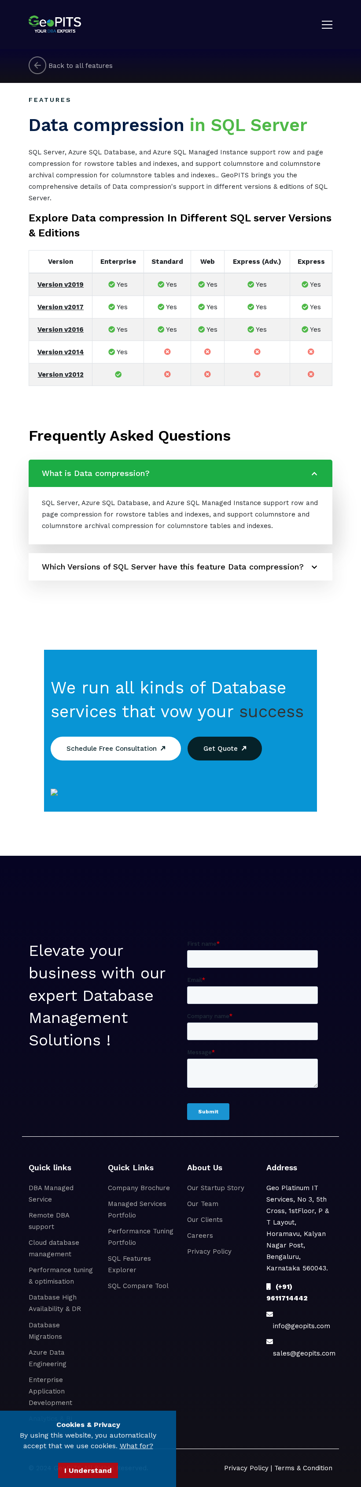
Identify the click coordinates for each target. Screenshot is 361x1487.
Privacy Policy (209, 1251)
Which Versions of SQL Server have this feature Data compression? (173, 566)
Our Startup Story (215, 1188)
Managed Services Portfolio (137, 1209)
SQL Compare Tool (138, 1286)
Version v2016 (60, 329)
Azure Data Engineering (47, 1358)
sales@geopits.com (300, 1353)
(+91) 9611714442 (287, 1292)
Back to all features (79, 65)
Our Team (202, 1204)
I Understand (88, 1470)
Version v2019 (60, 284)
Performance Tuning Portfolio (140, 1237)
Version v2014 (60, 352)
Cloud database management (54, 1248)
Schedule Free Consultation (113, 749)
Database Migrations (45, 1331)
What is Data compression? (96, 473)
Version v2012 (61, 374)
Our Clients (205, 1220)
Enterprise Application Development (50, 1391)
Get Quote (222, 749)
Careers (200, 1236)
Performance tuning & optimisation (61, 1275)
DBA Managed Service (51, 1193)
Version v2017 (60, 307)
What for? (136, 1446)
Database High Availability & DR (55, 1303)
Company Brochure (139, 1188)
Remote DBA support (49, 1221)
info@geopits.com (298, 1326)
